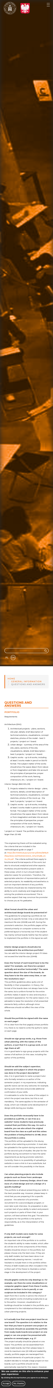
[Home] (10, 8)
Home (11, 679)
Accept (6, 1383)
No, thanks (18, 1383)
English (13, 658)
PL (6, 657)
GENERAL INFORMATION (26, 681)
